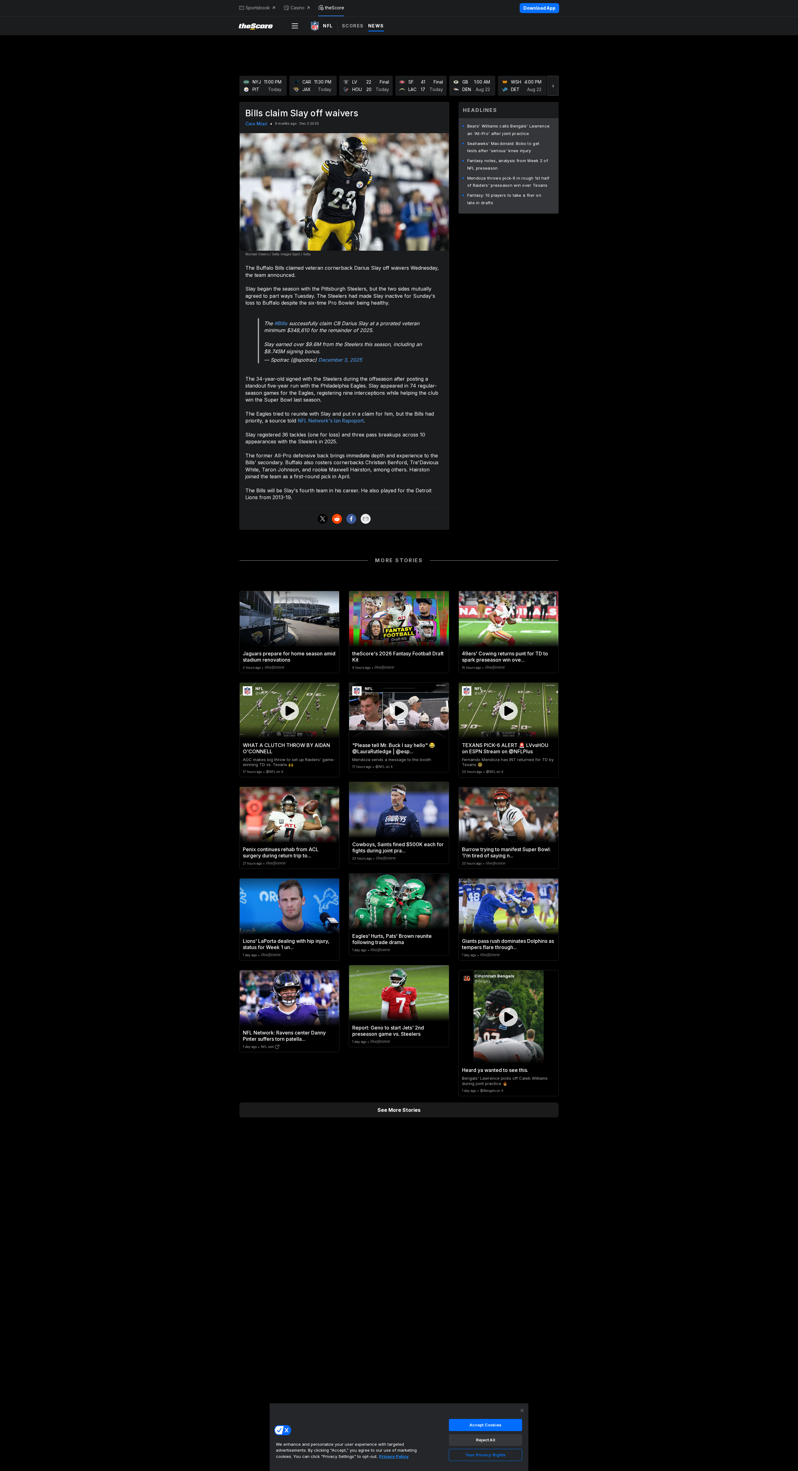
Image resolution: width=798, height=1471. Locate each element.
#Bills (280, 323)
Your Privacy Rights (485, 1454)
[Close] (522, 1410)
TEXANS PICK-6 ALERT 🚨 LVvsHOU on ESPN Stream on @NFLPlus (505, 748)
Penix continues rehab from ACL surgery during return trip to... (281, 852)
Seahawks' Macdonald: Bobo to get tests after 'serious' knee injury (503, 147)
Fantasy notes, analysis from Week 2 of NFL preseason (507, 164)
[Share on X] (323, 519)
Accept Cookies (485, 1424)
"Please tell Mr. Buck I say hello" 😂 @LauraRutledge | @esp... (393, 748)
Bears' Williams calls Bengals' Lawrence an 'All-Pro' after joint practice (508, 129)
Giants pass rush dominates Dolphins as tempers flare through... (508, 944)
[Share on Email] (366, 519)
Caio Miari (256, 123)
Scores (353, 25)
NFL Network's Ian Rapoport (331, 420)
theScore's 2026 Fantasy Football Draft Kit (398, 656)
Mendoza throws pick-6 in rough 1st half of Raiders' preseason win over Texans (508, 182)
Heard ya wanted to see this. (495, 1070)
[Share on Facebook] (351, 519)
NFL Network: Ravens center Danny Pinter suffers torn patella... (284, 1036)
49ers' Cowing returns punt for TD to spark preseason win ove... (505, 656)
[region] (399, 1437)
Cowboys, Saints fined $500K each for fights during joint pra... (398, 847)
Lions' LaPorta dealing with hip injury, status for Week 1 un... (286, 944)
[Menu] (295, 26)
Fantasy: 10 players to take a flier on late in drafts (504, 199)
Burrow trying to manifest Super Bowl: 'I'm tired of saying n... (506, 852)
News (376, 25)
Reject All (485, 1439)
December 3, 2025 (340, 360)
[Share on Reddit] (337, 519)
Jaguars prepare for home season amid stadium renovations (289, 656)
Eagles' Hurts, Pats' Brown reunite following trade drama (392, 939)
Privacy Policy (394, 1456)
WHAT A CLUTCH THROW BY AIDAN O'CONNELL (286, 748)
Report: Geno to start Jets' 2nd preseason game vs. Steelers (388, 1031)
